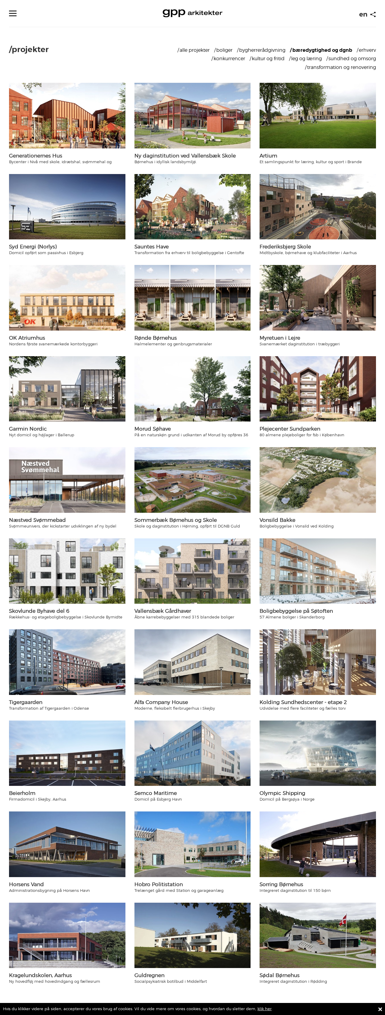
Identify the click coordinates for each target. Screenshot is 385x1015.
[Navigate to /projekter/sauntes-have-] (192, 207)
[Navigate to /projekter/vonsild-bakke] (318, 479)
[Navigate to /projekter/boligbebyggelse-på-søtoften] (318, 571)
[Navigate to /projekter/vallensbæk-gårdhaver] (192, 571)
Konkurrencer (229, 58)
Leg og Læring (306, 58)
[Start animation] (373, 14)
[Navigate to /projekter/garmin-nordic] (67, 389)
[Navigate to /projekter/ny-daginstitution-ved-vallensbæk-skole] (192, 115)
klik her (264, 1009)
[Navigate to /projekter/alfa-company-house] (192, 662)
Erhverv (367, 50)
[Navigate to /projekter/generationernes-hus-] (67, 115)
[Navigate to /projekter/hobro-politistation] (192, 844)
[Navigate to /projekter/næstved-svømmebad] (67, 479)
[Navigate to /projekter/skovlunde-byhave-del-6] (67, 571)
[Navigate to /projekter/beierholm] (67, 753)
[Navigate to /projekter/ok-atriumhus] (67, 297)
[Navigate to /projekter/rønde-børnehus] (192, 298)
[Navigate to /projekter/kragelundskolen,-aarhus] (67, 935)
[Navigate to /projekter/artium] (318, 115)
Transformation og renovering (341, 67)
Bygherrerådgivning (262, 50)
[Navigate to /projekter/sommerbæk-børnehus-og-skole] (192, 480)
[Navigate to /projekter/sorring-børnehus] (318, 844)
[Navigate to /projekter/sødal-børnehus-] (318, 935)
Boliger (224, 50)
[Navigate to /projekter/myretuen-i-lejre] (318, 297)
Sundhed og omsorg (352, 58)
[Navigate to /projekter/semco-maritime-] (192, 753)
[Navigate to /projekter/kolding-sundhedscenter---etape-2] (318, 662)
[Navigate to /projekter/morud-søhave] (192, 389)
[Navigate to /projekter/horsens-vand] (67, 844)
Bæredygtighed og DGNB (322, 50)
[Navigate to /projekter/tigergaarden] (67, 662)
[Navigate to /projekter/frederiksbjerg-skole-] (318, 206)
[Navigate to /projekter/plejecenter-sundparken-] (318, 389)
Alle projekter (195, 50)
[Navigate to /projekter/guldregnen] (192, 935)
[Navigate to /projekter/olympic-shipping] (318, 753)
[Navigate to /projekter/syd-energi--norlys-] (67, 206)
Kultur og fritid (268, 58)
